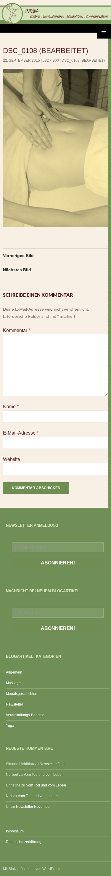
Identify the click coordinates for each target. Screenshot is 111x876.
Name (11, 406)
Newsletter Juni (52, 764)
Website (11, 459)
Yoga (10, 726)
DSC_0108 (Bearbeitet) (83, 60)
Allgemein (14, 672)
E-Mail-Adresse (20, 432)
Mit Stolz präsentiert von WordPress (31, 869)
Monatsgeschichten (21, 694)
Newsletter (14, 704)
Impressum (15, 831)
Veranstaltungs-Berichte (25, 715)
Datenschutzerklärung (23, 842)
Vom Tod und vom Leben (44, 775)
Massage (13, 683)
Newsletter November (33, 807)
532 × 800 (51, 60)
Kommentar (16, 330)
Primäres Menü (104, 31)
